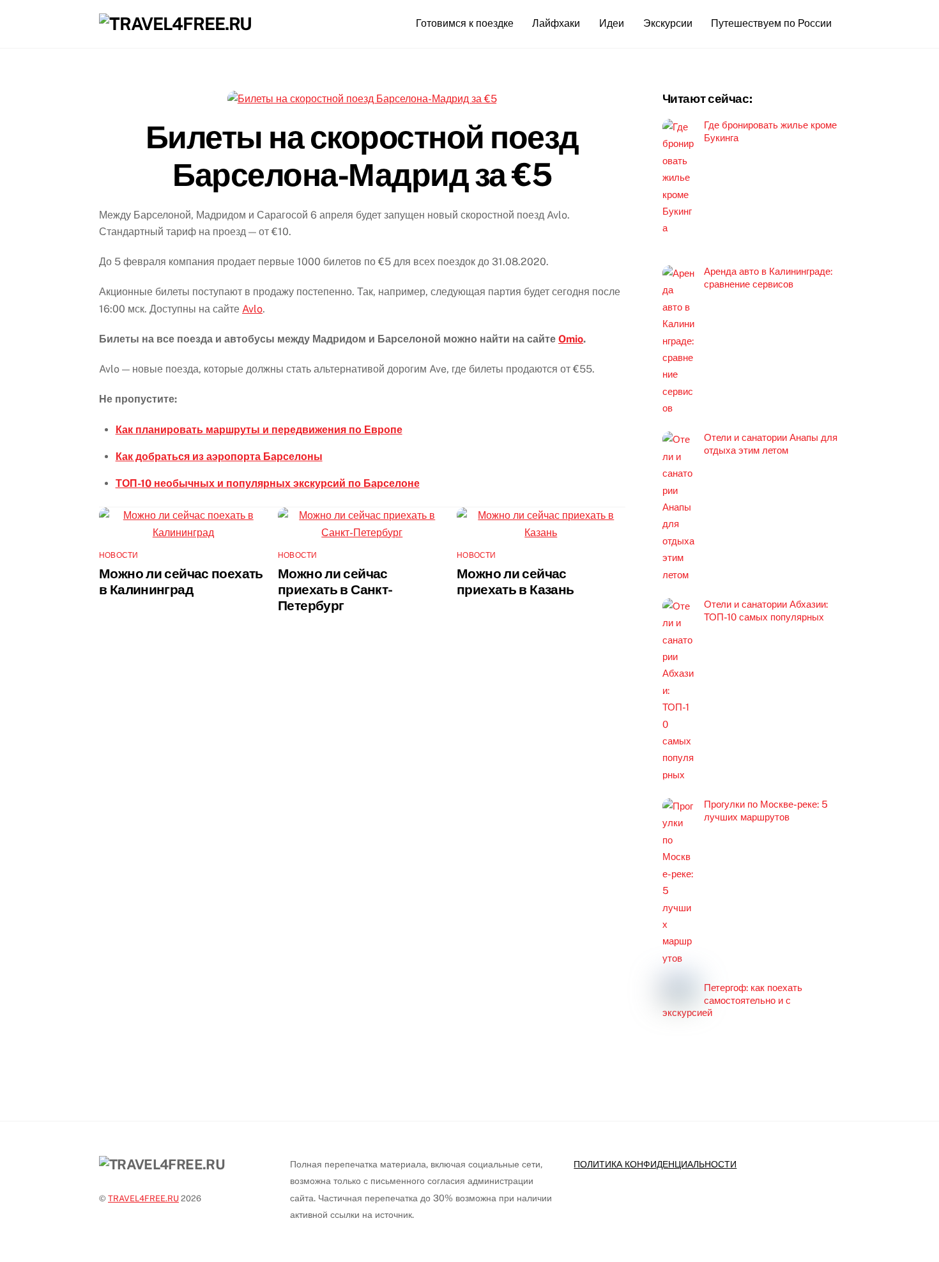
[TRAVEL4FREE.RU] (175, 23)
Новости (119, 555)
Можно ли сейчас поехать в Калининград (181, 581)
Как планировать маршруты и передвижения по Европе (259, 430)
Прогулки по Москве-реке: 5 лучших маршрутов (766, 810)
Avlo (252, 309)
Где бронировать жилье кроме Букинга (770, 131)
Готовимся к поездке (465, 23)
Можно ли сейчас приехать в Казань (515, 581)
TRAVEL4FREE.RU (143, 1198)
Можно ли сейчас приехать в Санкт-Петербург (335, 589)
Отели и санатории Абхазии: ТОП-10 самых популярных (766, 610)
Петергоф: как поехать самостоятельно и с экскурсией (732, 1000)
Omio (570, 339)
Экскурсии (667, 23)
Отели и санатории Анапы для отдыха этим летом (770, 444)
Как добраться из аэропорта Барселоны (219, 456)
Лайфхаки (556, 23)
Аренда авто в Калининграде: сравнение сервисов (768, 277)
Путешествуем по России (771, 23)
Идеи (611, 23)
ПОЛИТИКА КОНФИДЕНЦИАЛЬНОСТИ (655, 1163)
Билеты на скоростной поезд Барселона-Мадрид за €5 (362, 156)
